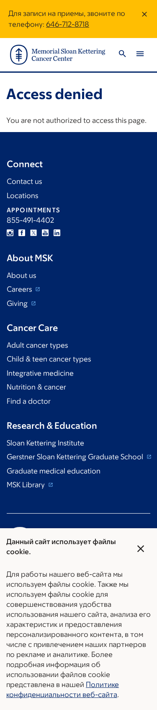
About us (21, 275)
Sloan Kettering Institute (45, 443)
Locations (22, 195)
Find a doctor (29, 401)
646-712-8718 (67, 24)
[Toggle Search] (122, 55)
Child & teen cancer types (49, 359)
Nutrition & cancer (36, 387)
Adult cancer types (37, 345)
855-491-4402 (30, 220)
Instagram (10, 232)
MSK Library (26, 485)
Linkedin (57, 232)
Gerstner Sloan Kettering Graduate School (76, 457)
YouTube (45, 232)
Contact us (24, 181)
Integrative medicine (40, 373)
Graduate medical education (53, 471)
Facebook (21, 232)
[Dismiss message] (144, 19)
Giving (18, 303)
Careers (20, 289)
